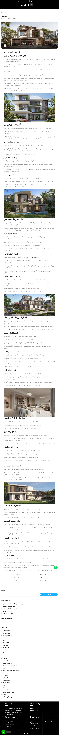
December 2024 (7, 633)
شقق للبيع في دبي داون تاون (9, 613)
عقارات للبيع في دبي (16, 574)
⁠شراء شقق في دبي (41, 577)
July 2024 (5, 640)
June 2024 (6, 642)
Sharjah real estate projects (11, 670)
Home (3, 12)
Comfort (5, 656)
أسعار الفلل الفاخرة (32, 257)
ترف (4, 685)
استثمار (21, 517)
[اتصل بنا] (3, 732)
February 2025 (7, 630)
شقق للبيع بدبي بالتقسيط (9, 606)
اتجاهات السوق (6, 680)
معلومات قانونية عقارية (8, 697)
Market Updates (7, 663)
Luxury (5, 658)
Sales (4, 668)
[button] (31, 4)
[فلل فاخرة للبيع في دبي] (29, 35)
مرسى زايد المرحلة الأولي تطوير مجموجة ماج (13, 604)
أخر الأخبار (5, 677)
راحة (4, 687)
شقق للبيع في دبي (41, 574)
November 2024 (7, 635)
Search (3, 590)
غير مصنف (5, 689)
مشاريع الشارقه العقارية (8, 692)
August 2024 (6, 638)
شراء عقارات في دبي (16, 580)
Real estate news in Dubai (10, 665)
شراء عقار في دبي (15, 577)
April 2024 (6, 647)
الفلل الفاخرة (28, 169)
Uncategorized (7, 673)
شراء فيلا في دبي (8, 329)
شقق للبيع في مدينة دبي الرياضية (10, 608)
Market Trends (7, 661)
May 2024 (5, 645)
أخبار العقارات (6, 675)
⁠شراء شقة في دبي (41, 580)
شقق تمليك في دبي (7, 611)
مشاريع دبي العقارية (7, 694)
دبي (51, 377)
